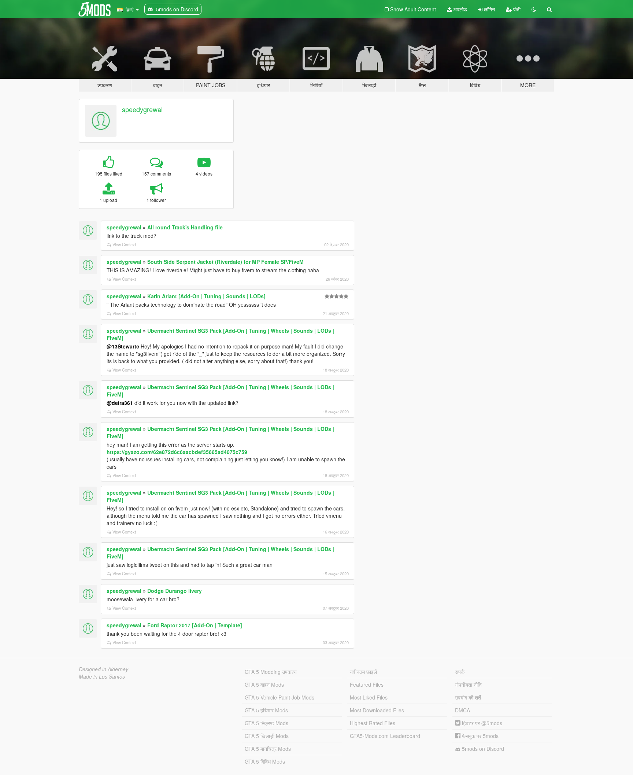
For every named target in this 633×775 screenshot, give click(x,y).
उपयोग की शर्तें (468, 697)
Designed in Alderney (103, 669)
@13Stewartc (123, 346)
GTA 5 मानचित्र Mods (268, 748)
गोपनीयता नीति (468, 684)
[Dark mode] (533, 9)
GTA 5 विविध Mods (265, 761)
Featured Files (367, 684)
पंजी (516, 9)
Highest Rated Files (372, 723)
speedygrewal (142, 109)
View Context (124, 244)
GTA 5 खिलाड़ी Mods (267, 735)
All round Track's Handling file (185, 227)
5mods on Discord (482, 748)
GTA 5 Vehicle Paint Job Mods (279, 697)
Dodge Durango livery (174, 590)
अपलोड (459, 9)
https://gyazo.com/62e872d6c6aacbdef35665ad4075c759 (177, 451)
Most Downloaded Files (377, 710)
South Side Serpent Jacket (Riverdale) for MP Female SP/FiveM (225, 261)
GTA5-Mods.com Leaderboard (385, 735)
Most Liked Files (369, 697)
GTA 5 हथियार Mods (266, 710)
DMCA (462, 710)
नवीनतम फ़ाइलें (363, 671)
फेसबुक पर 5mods (479, 735)
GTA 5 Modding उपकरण (271, 671)
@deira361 (120, 402)
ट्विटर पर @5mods (481, 723)
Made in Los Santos (102, 676)
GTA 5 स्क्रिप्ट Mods (266, 723)
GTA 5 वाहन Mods (264, 684)
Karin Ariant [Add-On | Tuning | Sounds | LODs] (206, 296)
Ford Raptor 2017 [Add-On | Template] (194, 625)
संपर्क (459, 671)
